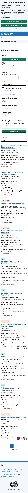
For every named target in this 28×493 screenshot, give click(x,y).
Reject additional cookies (14, 25)
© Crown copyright (14, 489)
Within (4, 81)
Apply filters (14, 60)
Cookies (12, 474)
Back (3, 45)
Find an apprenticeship (8, 41)
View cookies (14, 29)
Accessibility (5, 474)
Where (4, 72)
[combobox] (10, 77)
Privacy (19, 474)
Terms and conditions (7, 477)
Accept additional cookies (14, 21)
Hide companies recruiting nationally (13, 89)
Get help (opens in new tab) (9, 469)
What (4, 63)
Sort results (4, 137)
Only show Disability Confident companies (14, 124)
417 (16, 446)
